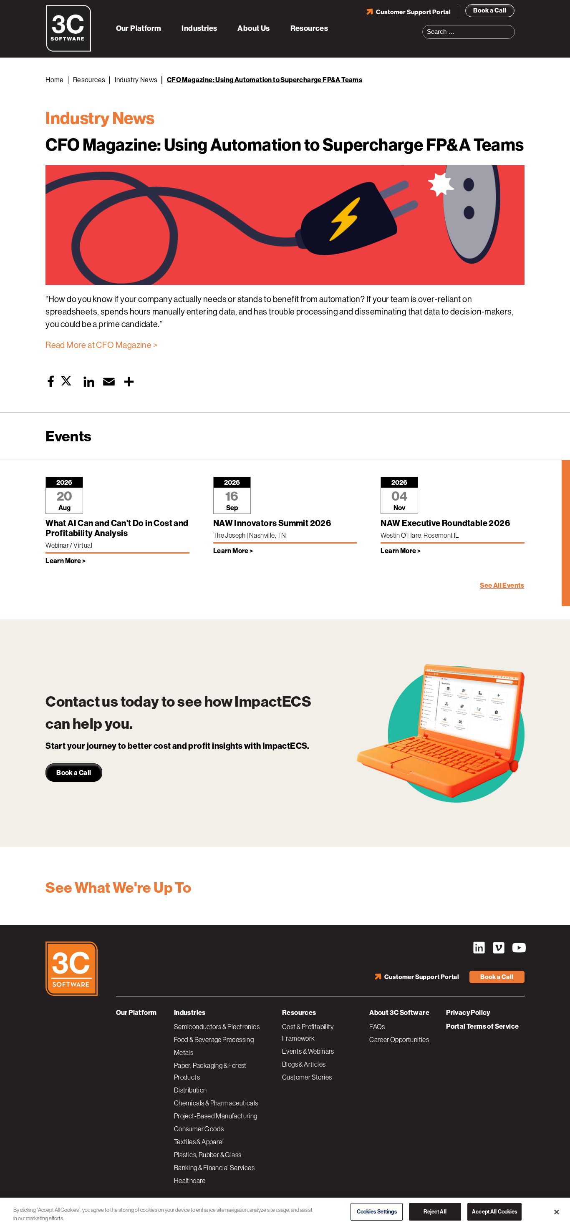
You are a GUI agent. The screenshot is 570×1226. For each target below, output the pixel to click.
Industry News (136, 80)
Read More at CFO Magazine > (101, 345)
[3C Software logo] (68, 50)
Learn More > (65, 561)
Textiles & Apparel (199, 1141)
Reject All (435, 1210)
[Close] (556, 1210)
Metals (183, 1052)
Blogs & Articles (303, 1064)
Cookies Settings (377, 1210)
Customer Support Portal (413, 12)
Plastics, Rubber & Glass (208, 1154)
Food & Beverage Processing (214, 1039)
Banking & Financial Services (214, 1167)
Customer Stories (307, 1077)
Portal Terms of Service (482, 1026)
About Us (253, 28)
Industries (199, 28)
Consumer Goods (199, 1129)
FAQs (377, 1026)
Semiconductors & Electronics (217, 1026)
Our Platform (138, 28)
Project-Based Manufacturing (215, 1116)
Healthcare (190, 1180)
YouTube (518, 948)
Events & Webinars (308, 1051)
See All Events (502, 585)
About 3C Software (399, 1013)
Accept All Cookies (494, 1210)
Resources (309, 28)
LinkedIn (479, 948)
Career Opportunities (399, 1039)
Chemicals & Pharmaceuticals (216, 1103)
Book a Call (489, 10)
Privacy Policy (468, 1013)
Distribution (190, 1090)
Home (54, 80)
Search (511, 26)
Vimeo (498, 948)
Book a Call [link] (73, 773)
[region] (285, 1211)
